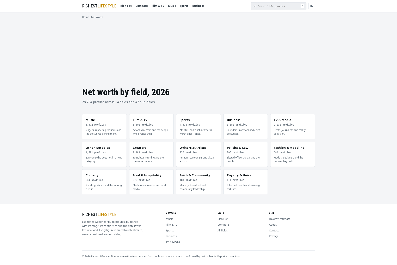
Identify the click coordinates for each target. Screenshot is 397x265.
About (273, 224)
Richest (99, 6)
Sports (184, 6)
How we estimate (279, 219)
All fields (223, 230)
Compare (142, 6)
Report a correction (228, 256)
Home (85, 17)
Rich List (126, 6)
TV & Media (173, 242)
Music (172, 6)
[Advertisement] (198, 50)
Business (198, 6)
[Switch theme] (311, 6)
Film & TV (158, 6)
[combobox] (278, 6)
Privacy (273, 236)
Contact (274, 230)
